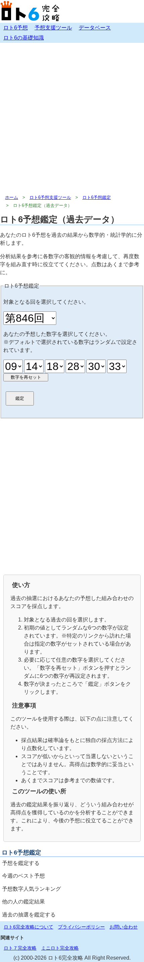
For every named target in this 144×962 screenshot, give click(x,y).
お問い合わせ (124, 927)
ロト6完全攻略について (28, 927)
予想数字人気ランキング (31, 889)
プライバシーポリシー (81, 927)
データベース (95, 27)
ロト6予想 (15, 27)
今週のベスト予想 (23, 876)
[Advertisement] (72, 118)
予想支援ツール (53, 27)
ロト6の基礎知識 (23, 38)
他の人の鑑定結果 (23, 901)
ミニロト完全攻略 (60, 948)
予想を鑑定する (21, 863)
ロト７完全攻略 (20, 948)
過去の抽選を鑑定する (29, 914)
